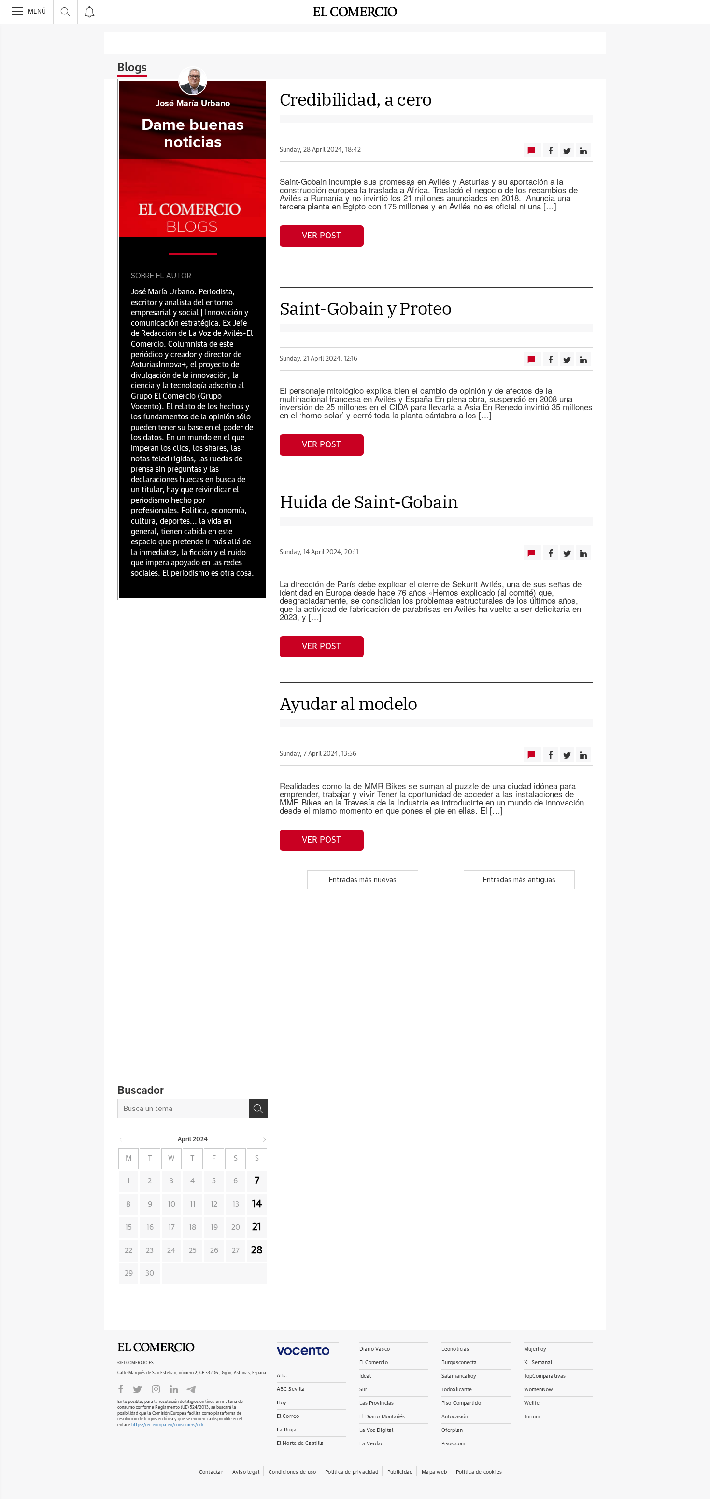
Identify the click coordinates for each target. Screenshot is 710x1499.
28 (257, 1250)
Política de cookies (479, 1472)
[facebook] (120, 1388)
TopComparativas (545, 1376)
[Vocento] (308, 1348)
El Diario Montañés (382, 1416)
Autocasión (454, 1416)
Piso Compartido (461, 1403)
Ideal (365, 1376)
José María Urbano (193, 103)
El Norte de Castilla (300, 1443)
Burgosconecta (459, 1362)
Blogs (132, 68)
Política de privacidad (351, 1472)
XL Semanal (538, 1362)
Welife (532, 1403)
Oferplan (452, 1430)
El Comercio (156, 1347)
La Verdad (371, 1443)
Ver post (321, 236)
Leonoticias (455, 1349)
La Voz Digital (376, 1430)
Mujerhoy (535, 1349)
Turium (532, 1416)
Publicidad (399, 1472)
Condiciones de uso (292, 1472)
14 (257, 1204)
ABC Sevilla (291, 1389)
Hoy (281, 1402)
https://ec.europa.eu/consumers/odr (167, 1425)
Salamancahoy (458, 1376)
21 (256, 1227)
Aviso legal (245, 1472)
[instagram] (156, 1388)
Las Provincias (376, 1403)
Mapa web (434, 1472)
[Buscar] (258, 1108)
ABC (282, 1375)
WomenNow (538, 1389)
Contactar (211, 1472)
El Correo (288, 1416)
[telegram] (191, 1389)
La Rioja (287, 1429)
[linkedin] (174, 1388)
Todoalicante (456, 1389)
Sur (363, 1389)
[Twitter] (137, 1388)
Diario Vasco (374, 1349)
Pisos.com (453, 1443)
